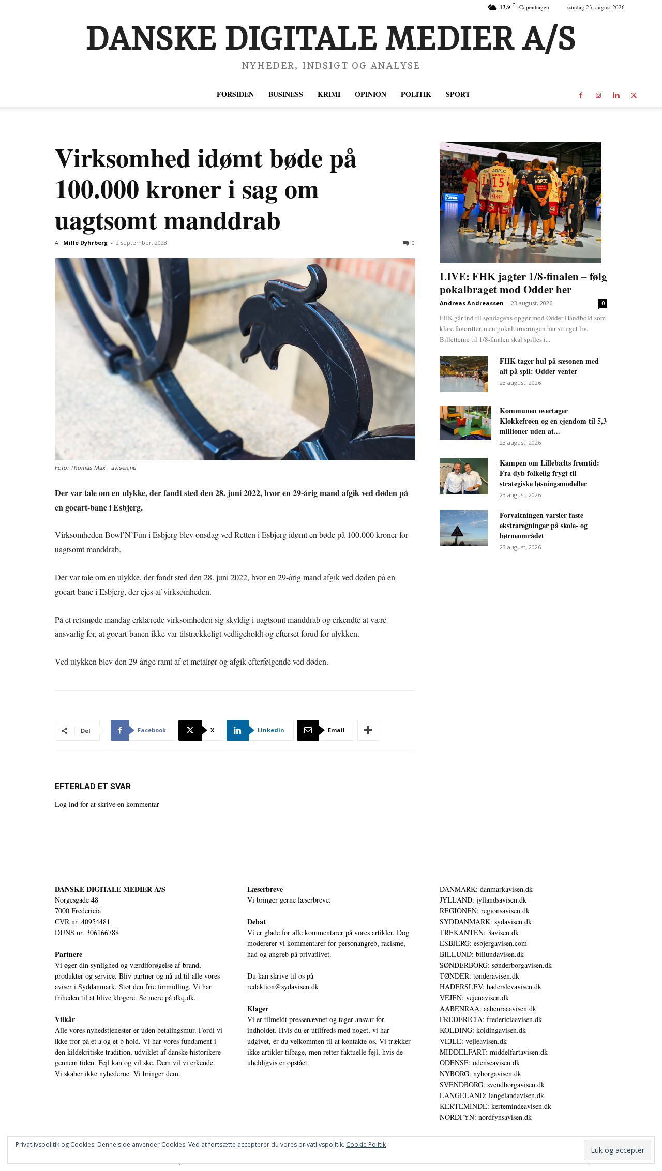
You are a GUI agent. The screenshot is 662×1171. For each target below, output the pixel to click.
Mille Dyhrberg (85, 242)
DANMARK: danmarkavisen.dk (486, 889)
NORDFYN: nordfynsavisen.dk (486, 1117)
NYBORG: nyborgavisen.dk (480, 1073)
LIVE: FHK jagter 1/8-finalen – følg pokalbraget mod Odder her (523, 282)
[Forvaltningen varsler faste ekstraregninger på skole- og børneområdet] (464, 528)
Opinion (370, 93)
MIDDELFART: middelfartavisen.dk (494, 1052)
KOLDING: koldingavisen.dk (483, 1030)
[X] (633, 94)
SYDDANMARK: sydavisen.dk (486, 921)
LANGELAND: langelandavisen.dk (492, 1095)
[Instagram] (598, 94)
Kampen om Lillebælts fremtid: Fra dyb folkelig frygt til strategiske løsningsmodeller (549, 473)
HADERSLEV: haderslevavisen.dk (490, 987)
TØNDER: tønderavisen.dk (479, 976)
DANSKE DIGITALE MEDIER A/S (110, 888)
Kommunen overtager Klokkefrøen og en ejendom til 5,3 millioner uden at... (553, 421)
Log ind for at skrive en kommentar (107, 804)
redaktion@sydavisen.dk (283, 987)
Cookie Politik (366, 1144)
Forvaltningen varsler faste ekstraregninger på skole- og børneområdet (544, 525)
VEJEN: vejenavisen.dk (474, 997)
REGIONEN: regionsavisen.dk (485, 910)
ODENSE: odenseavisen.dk (480, 1063)
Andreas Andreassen (472, 303)
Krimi (329, 93)
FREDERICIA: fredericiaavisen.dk (491, 1019)
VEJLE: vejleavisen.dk (473, 1041)
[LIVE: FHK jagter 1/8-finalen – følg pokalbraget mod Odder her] (523, 202)
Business (285, 93)
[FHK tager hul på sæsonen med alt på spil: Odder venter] (464, 374)
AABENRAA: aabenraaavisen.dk (488, 1008)
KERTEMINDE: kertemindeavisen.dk (495, 1106)
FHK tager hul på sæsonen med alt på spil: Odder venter (549, 366)
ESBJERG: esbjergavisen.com (483, 943)
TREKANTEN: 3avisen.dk (479, 932)
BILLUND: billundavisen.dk (482, 954)
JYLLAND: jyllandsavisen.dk (483, 900)
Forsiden (235, 93)
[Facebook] (581, 94)
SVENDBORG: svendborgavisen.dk (492, 1084)
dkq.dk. (185, 997)
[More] (368, 730)
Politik (416, 93)
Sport (458, 93)
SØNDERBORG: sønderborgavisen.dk (496, 965)
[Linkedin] (616, 94)
